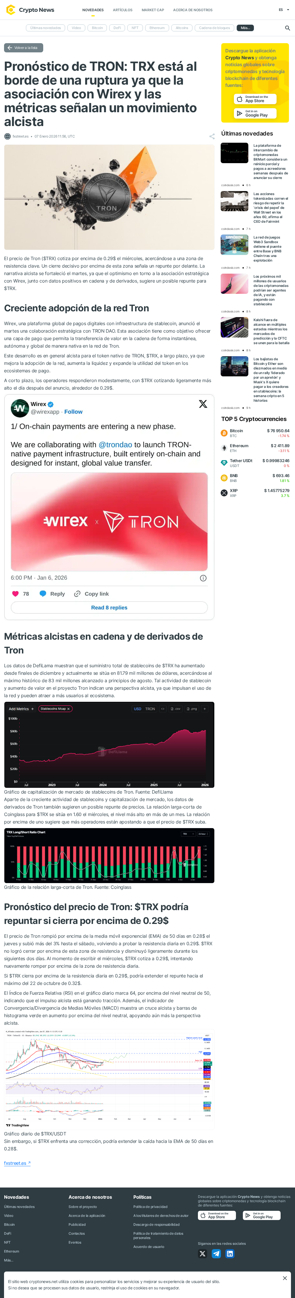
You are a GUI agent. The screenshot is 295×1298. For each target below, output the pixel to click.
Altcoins (182, 28)
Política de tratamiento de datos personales (158, 1235)
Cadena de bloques (214, 28)
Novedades (93, 10)
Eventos (75, 1242)
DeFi (117, 28)
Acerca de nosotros (193, 10)
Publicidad (77, 1224)
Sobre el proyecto (83, 1206)
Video (76, 28)
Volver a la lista (25, 47)
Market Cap (153, 10)
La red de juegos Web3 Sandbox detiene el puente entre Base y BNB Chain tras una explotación (267, 248)
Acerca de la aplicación (87, 1215)
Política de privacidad (150, 1206)
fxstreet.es (15, 1163)
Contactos (76, 1233)
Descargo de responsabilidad (156, 1224)
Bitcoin (97, 28)
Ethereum (157, 28)
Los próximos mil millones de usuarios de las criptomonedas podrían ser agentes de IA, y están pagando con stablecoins (271, 290)
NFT (135, 28)
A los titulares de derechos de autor (161, 1215)
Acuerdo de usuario (148, 1246)
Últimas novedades (45, 28)
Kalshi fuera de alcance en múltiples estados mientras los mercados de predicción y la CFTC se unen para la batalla (272, 331)
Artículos (123, 10)
